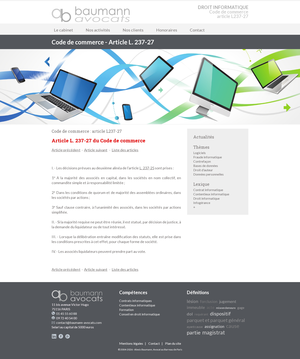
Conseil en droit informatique (139, 314)
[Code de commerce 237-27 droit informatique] (91, 12)
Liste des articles (125, 150)
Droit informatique (206, 198)
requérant (201, 314)
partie (193, 332)
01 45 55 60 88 (66, 313)
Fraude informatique (207, 157)
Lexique (201, 184)
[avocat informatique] (150, 123)
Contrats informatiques (135, 301)
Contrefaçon (202, 161)
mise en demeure (226, 307)
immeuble (196, 307)
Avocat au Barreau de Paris (167, 349)
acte (210, 307)
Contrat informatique (208, 190)
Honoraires (166, 29)
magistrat (213, 332)
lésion (192, 301)
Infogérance (201, 203)
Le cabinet (63, 29)
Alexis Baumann (143, 349)
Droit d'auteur (203, 170)
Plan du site (173, 343)
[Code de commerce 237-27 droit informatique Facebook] (60, 337)
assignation (214, 326)
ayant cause (195, 327)
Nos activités (98, 29)
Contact (197, 29)
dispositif (220, 313)
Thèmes (201, 147)
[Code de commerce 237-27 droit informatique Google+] (67, 337)
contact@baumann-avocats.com (79, 322)
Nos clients (133, 29)
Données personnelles (208, 174)
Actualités (203, 137)
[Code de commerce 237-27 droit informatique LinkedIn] (54, 337)
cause (232, 326)
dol (190, 313)
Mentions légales (131, 343)
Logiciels (199, 153)
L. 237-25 (146, 168)
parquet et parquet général (216, 320)
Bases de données (205, 166)
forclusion (208, 301)
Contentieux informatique (211, 194)
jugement (227, 301)
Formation (126, 310)
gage (240, 307)
